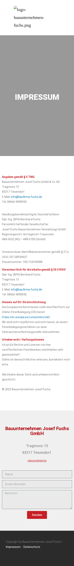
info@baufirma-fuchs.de (26, 196)
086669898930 (37, 461)
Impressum (13, 546)
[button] (57, 17)
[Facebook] (37, 558)
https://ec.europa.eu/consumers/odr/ (26, 317)
